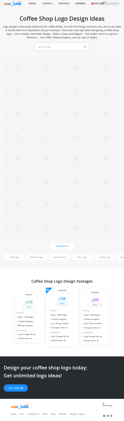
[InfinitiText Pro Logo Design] (17, 146)
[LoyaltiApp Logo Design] (17, 192)
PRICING (32, 3)
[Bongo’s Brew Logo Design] (47, 78)
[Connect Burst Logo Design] (77, 146)
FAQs (45, 414)
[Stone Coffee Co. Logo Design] (106, 78)
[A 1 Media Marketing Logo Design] (106, 146)
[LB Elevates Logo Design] (77, 192)
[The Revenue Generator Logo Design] (47, 124)
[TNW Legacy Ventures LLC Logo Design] (106, 124)
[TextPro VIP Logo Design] (47, 192)
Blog (53, 414)
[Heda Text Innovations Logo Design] (17, 238)
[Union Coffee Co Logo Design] (17, 78)
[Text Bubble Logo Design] (17, 169)
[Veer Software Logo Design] (47, 215)
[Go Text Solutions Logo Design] (47, 146)
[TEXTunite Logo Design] (106, 169)
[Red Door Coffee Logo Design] (106, 192)
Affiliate (62, 414)
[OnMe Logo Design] (47, 101)
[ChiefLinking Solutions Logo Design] (106, 238)
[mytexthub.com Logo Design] (106, 101)
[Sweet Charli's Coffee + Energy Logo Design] (17, 101)
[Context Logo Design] (77, 238)
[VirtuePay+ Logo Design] (77, 169)
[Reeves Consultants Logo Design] (77, 124)
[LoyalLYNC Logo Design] (77, 215)
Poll (21, 414)
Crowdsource (33, 414)
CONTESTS (47, 3)
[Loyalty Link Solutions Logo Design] (17, 215)
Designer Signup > (77, 414)
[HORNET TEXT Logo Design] (47, 238)
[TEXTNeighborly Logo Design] (77, 78)
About (13, 414)
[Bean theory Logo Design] (17, 124)
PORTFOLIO (63, 3)
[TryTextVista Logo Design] (77, 101)
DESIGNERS (80, 3)
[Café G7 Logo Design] (47, 169)
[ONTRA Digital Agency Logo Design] (106, 215)
